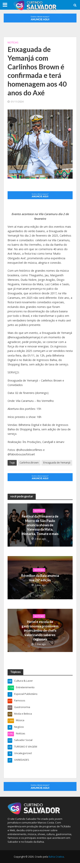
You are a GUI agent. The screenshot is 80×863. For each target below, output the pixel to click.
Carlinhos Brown (29, 462)
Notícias (13, 42)
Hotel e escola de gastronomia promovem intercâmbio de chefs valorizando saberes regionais (40, 630)
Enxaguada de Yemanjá (56, 462)
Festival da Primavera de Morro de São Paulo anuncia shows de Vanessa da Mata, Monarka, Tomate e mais (40, 525)
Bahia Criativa (56, 856)
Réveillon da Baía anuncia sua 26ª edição (40, 578)
